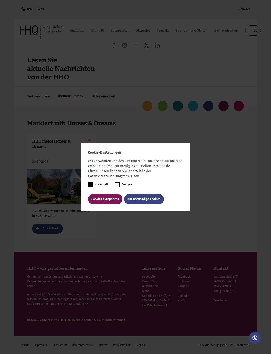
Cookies (140, 345)
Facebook (184, 276)
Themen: (65, 96)
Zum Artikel (61, 186)
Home (30, 9)
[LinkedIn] (157, 45)
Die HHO (97, 30)
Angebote (77, 30)
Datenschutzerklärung (105, 176)
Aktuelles (143, 30)
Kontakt (163, 30)
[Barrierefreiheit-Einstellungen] (255, 338)
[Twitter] (146, 45)
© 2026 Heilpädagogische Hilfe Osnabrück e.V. (224, 345)
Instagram (184, 281)
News (40, 9)
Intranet (102, 345)
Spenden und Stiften (191, 30)
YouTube (183, 286)
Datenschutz (60, 345)
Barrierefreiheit (226, 30)
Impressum (40, 345)
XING (181, 300)
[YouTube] (135, 45)
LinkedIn (183, 296)
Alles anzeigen (104, 96)
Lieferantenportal (82, 345)
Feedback (219, 300)
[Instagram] (124, 45)
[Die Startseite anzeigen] (22, 9)
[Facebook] (113, 45)
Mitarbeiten (120, 30)
